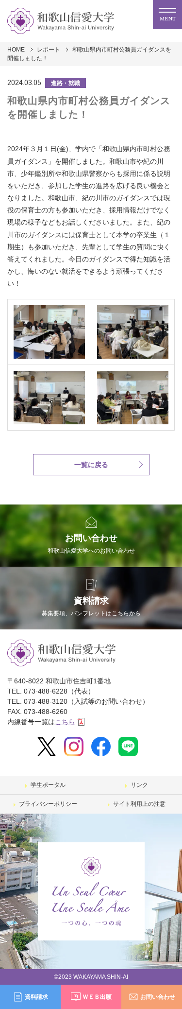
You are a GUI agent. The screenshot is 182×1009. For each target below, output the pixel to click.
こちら (65, 722)
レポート (48, 49)
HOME (16, 49)
